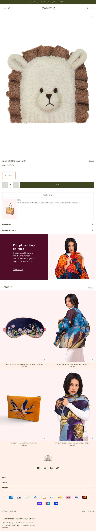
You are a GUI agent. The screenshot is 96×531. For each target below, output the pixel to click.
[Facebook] (51, 468)
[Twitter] (45, 468)
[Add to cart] (45, 359)
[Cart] (92, 8)
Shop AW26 (18, 269)
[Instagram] (38, 468)
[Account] (87, 8)
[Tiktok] (57, 468)
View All (90, 288)
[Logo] (48, 8)
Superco (91, 511)
